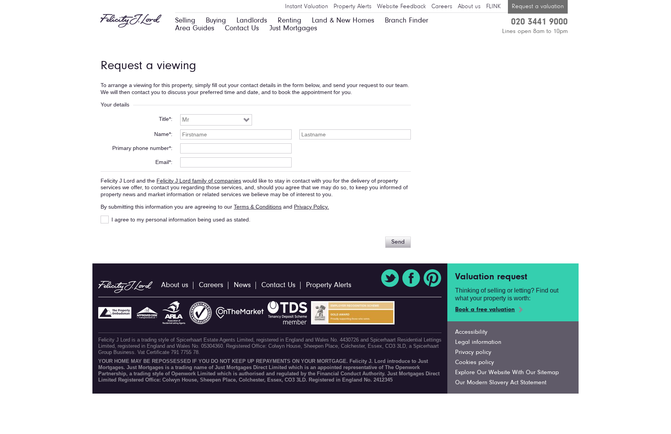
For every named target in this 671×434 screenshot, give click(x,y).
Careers (441, 6)
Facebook (411, 278)
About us (469, 6)
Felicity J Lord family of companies (198, 181)
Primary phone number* (141, 148)
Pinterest (433, 278)
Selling (185, 20)
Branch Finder (406, 20)
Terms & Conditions (258, 207)
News (242, 285)
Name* (162, 134)
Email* (163, 162)
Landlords (251, 20)
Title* (165, 119)
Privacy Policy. (311, 207)
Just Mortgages (293, 28)
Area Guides (194, 28)
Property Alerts (353, 6)
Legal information (478, 342)
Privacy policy (473, 352)
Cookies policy (474, 362)
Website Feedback (401, 6)
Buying (216, 20)
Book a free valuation (485, 310)
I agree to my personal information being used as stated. (180, 219)
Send (398, 242)
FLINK (493, 6)
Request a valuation (538, 6)
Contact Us (242, 28)
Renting (289, 20)
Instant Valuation (306, 6)
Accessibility (471, 332)
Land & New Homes (343, 20)
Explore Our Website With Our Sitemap (507, 373)
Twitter (390, 278)
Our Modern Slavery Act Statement (500, 383)
